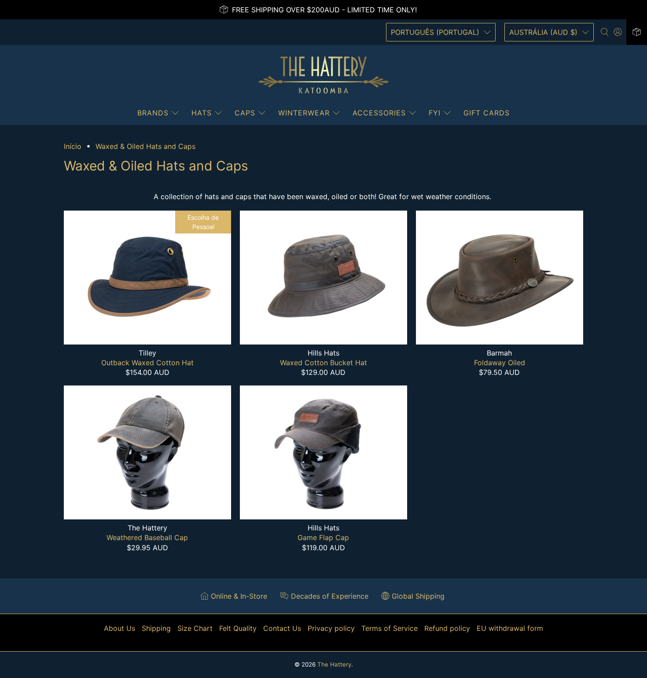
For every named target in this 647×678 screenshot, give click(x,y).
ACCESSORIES (379, 112)
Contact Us (282, 628)
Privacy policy (331, 628)
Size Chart (195, 628)
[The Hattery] (323, 75)
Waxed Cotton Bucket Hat (323, 362)
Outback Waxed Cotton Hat (147, 362)
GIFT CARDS (486, 112)
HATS (201, 112)
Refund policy (447, 628)
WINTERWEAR (304, 112)
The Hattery (334, 664)
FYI (435, 112)
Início (72, 146)
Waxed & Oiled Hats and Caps (145, 146)
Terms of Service (389, 628)
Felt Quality (238, 628)
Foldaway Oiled (499, 362)
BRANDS (153, 112)
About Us (119, 628)
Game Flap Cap (323, 537)
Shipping (156, 628)
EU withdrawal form (510, 628)
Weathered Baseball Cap (147, 537)
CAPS (245, 112)
